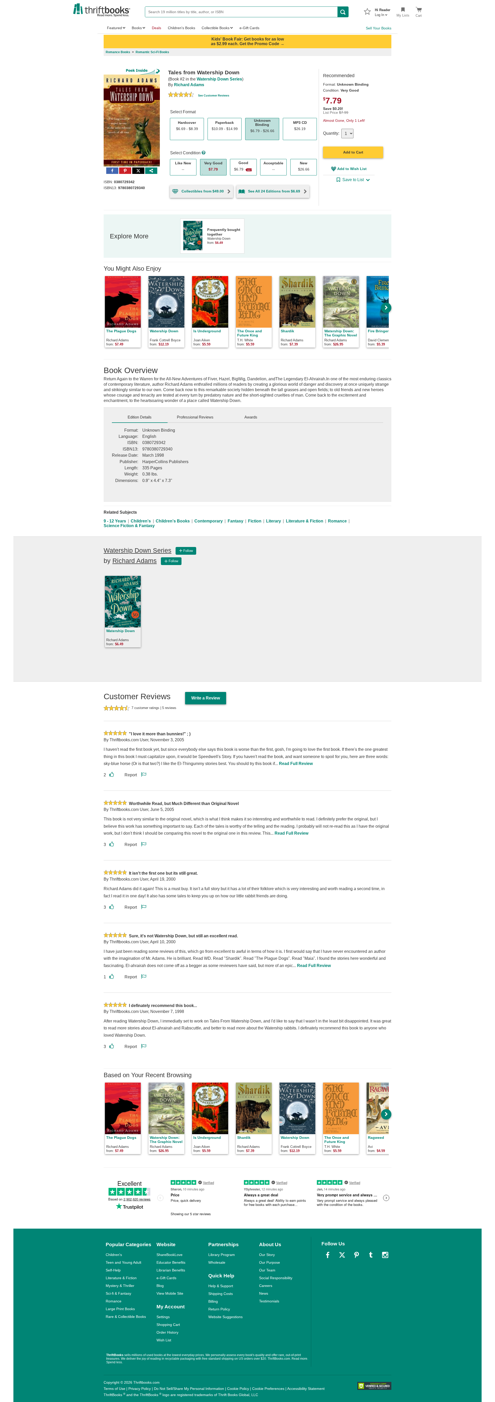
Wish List (163, 1340)
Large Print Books (120, 1309)
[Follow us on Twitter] (342, 1255)
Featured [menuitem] (114, 28)
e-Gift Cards (166, 1278)
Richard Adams (189, 85)
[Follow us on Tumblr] (371, 1255)
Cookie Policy (238, 1389)
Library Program (221, 1255)
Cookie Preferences (268, 1389)
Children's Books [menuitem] (181, 28)
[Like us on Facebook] (327, 1255)
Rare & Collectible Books (126, 1317)
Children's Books (173, 521)
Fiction (254, 521)
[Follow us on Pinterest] (356, 1255)
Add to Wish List (352, 169)
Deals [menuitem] (156, 28)
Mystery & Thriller (120, 1286)
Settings (163, 1317)
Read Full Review (296, 763)
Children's (141, 521)
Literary (273, 521)
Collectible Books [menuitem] (215, 28)
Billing (213, 1301)
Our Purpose (269, 1262)
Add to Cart (353, 152)
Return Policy (219, 1309)
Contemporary (208, 521)
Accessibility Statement (306, 1389)
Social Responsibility (275, 1278)
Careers (265, 1286)
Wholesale (216, 1262)
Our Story (267, 1255)
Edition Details (140, 417)
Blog (160, 1286)
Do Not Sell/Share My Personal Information (189, 1389)
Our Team (267, 1270)
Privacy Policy (139, 1389)
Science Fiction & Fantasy (129, 525)
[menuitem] (382, 11)
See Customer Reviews (213, 95)
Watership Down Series (219, 79)
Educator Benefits (170, 1262)
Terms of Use (114, 1389)
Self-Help (113, 1270)
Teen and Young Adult (123, 1262)
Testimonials (269, 1301)
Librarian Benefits (170, 1270)
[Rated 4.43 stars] (181, 95)
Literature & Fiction (304, 521)
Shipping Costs (220, 1294)
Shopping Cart (168, 1325)
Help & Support (220, 1286)
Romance (337, 521)
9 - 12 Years (115, 521)
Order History (167, 1332)
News (263, 1293)
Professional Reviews (195, 417)
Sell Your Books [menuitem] (378, 28)
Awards (250, 417)
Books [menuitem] (137, 28)
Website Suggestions (225, 1317)
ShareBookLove (169, 1255)
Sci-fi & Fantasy (118, 1293)
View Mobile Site (169, 1293)
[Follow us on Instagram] (385, 1255)
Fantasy (235, 521)
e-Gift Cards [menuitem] (249, 28)
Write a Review (205, 698)
